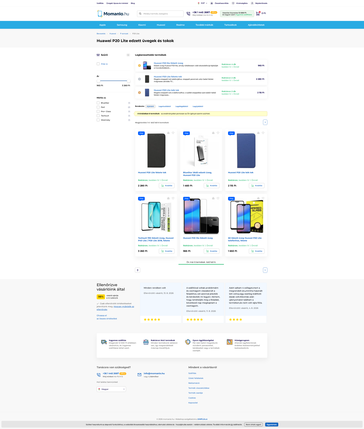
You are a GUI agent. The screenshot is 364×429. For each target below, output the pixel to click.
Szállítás (100, 3)
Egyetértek (272, 424)
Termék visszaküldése (198, 388)
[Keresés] (140, 14)
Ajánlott (150, 106)
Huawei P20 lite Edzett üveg (168, 63)
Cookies (192, 398)
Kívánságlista (242, 3)
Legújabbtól (198, 106)
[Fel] (137, 270)
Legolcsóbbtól (165, 106)
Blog (133, 3)
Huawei (112, 33)
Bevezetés (101, 33)
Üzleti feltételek (195, 378)
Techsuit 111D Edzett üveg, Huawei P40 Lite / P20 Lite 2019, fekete (156, 239)
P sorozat (124, 33)
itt (232, 424)
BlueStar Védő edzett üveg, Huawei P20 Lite (197, 173)
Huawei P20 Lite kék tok (166, 90)
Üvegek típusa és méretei (117, 3)
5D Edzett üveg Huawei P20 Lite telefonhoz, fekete (245, 239)
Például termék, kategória (155, 14)
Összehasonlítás (221, 3)
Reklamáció (193, 383)
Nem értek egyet (253, 424)
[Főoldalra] (113, 14)
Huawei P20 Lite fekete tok (168, 76)
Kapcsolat (193, 403)
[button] (173, 132)
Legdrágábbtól (181, 106)
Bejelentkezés (261, 3)
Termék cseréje (195, 393)
